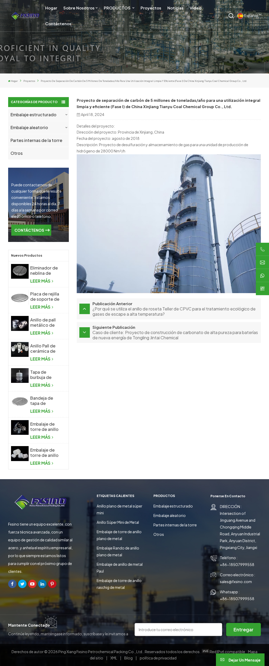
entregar (244, 629)
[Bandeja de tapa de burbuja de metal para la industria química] (20, 401)
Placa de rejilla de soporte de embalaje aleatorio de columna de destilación (44, 296)
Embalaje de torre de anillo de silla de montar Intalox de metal (44, 426)
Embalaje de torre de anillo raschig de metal (119, 584)
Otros (17, 153)
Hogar (51, 7)
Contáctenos (58, 23)
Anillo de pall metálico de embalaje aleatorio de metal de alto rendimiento (43, 322)
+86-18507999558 (237, 564)
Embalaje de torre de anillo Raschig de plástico (44, 452)
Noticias (175, 7)
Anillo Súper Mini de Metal (118, 522)
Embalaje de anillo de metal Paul (120, 567)
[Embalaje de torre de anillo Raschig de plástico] (20, 453)
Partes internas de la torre (36, 140)
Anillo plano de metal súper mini (119, 509)
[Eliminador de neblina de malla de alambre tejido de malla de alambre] (20, 271)
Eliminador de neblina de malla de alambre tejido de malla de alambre (45, 270)
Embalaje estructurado (33, 114)
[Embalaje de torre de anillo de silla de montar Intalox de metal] (20, 427)
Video (195, 7)
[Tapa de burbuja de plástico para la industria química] (20, 375)
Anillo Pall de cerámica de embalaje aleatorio (42, 348)
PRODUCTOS (117, 7)
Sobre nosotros (79, 7)
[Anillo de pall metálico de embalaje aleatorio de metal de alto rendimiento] (20, 323)
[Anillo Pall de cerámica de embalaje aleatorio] (20, 349)
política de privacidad (158, 658)
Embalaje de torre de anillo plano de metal (119, 535)
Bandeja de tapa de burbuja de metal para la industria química (43, 400)
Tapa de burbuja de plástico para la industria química (45, 374)
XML (113, 658)
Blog (128, 658)
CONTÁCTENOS (29, 230)
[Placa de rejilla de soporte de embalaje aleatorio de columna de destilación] (20, 297)
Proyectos (151, 7)
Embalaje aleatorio (29, 127)
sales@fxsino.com (236, 581)
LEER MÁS (40, 281)
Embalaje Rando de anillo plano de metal (118, 551)
